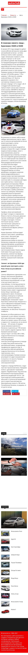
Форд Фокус (14, 578)
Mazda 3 (13, 609)
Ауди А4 (13, 539)
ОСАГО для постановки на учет (13, 468)
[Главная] (14, 3)
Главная (4, 15)
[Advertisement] (14, 415)
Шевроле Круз (15, 555)
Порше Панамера (16, 562)
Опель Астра (14, 594)
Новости (13, 15)
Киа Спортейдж (15, 547)
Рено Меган (14, 586)
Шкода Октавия (15, 570)
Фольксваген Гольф (17, 602)
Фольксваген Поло (16, 531)
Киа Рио (5, 524)
